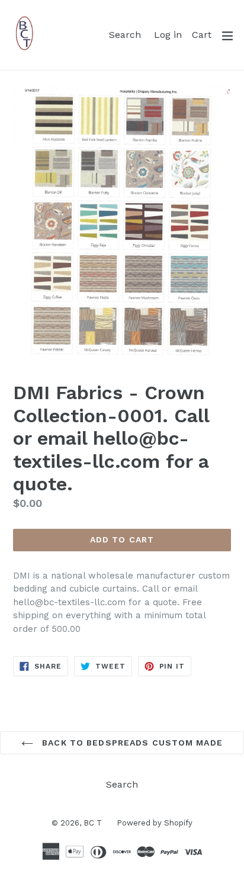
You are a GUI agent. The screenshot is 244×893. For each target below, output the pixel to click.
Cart (203, 34)
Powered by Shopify (154, 822)
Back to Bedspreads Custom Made (131, 742)
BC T (93, 822)
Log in (169, 34)
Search (127, 34)
